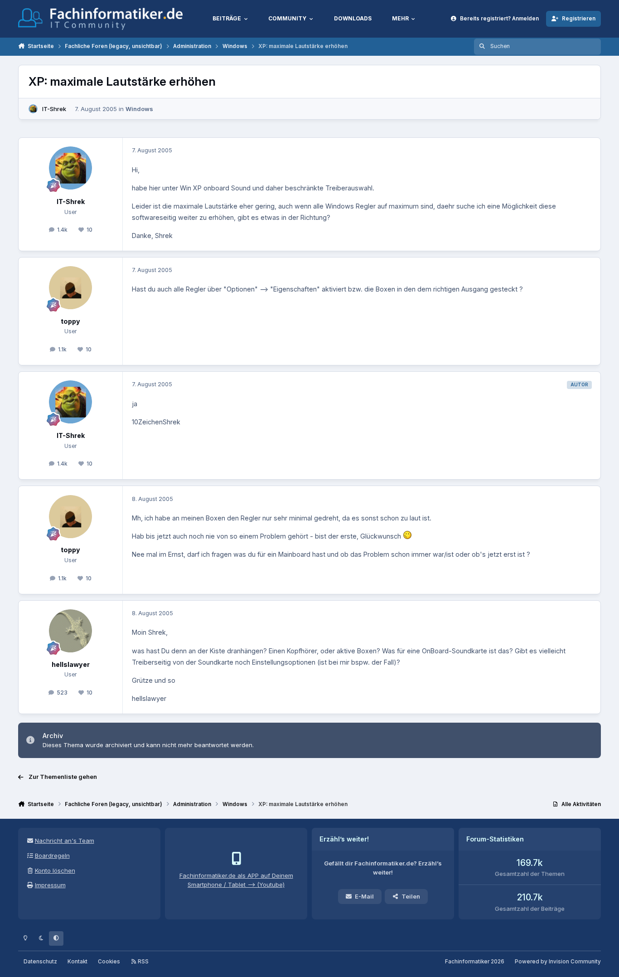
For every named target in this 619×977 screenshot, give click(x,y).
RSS (142, 961)
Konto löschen (55, 870)
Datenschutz (40, 961)
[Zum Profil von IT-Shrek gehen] (33, 108)
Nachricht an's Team (64, 840)
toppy (70, 321)
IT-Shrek (54, 108)
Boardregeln (52, 855)
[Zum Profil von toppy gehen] (70, 287)
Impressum (50, 885)
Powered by (558, 961)
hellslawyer (71, 664)
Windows (139, 108)
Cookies (109, 961)
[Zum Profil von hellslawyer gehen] (70, 630)
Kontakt (77, 961)
